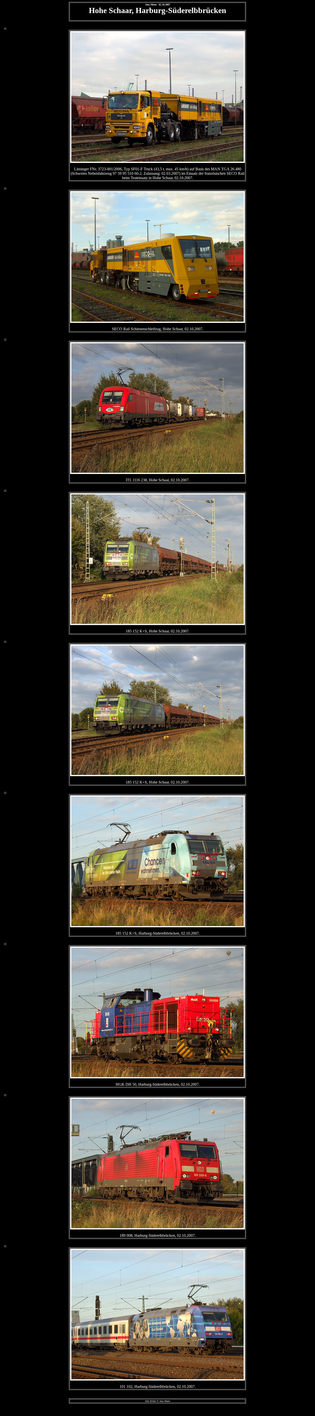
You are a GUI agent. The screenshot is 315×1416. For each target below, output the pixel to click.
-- (5, 27)
